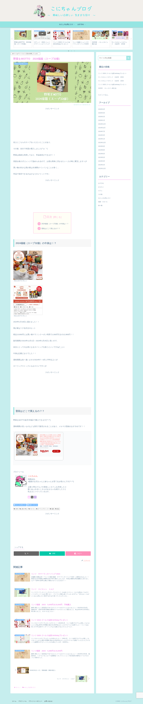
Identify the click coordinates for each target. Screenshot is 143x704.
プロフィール (22, 701)
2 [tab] (71, 51)
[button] (78, 553)
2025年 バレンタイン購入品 (107, 88)
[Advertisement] (52, 124)
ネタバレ (32, 509)
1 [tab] (69, 51)
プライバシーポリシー (35, 701)
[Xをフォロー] (32, 497)
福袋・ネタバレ (33, 505)
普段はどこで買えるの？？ (50, 228)
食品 (58, 509)
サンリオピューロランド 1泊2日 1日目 (111, 81)
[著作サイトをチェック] (29, 497)
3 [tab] (74, 51)
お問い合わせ (48, 701)
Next (131, 39)
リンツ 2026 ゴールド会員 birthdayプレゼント (112, 73)
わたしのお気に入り (20, 505)
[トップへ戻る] (140, 701)
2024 (16, 509)
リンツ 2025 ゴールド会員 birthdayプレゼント (112, 84)
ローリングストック (43, 509)
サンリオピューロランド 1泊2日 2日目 (111, 77)
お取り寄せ (24, 509)
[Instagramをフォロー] (35, 497)
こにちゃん (33, 476)
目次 (49, 216)
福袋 (52, 509)
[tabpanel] (23, 38)
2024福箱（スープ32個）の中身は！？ (54, 224)
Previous (12, 39)
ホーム (14, 701)
